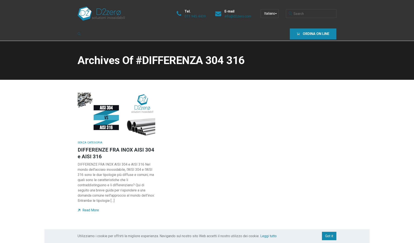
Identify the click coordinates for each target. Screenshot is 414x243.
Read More (90, 210)
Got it (329, 236)
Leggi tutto (268, 236)
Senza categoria (90, 142)
